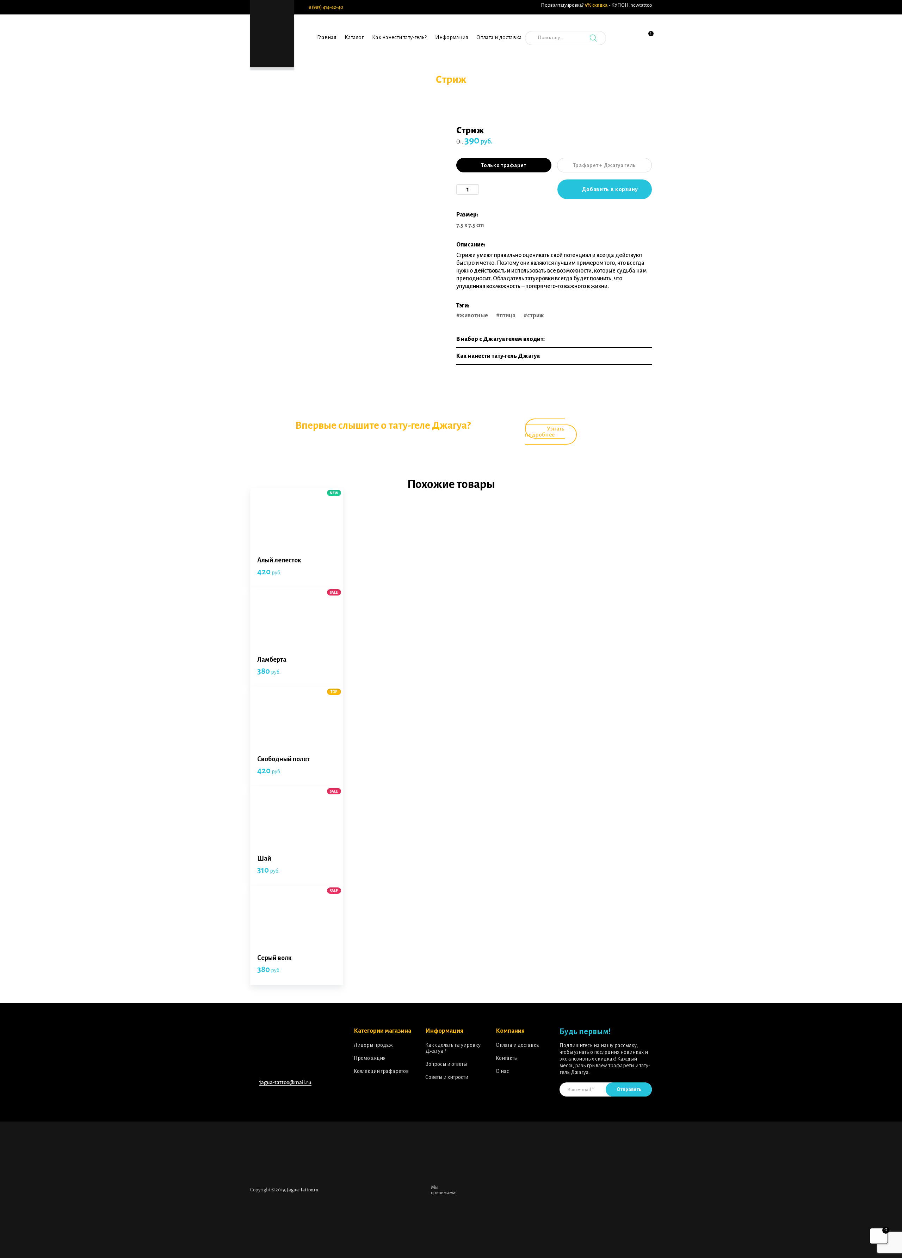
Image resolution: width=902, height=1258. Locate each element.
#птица (505, 315)
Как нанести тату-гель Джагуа (498, 356)
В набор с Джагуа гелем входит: (500, 339)
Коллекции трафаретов (381, 1071)
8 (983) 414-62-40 (326, 7)
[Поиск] (593, 38)
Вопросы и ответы (446, 1064)
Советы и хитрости (446, 1077)
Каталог (354, 37)
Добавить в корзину (610, 189)
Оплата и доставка (499, 37)
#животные (472, 315)
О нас (502, 1071)
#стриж (534, 315)
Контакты (507, 1058)
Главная (326, 37)
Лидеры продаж (373, 1045)
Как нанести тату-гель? (399, 37)
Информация (451, 37)
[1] (646, 42)
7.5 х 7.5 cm (470, 225)
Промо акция (369, 1058)
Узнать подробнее (545, 432)
